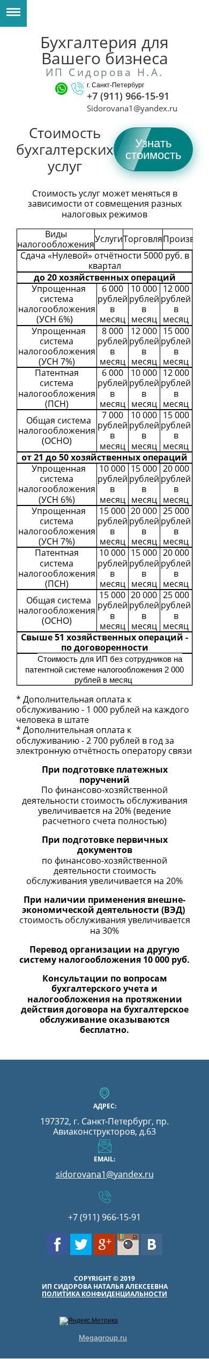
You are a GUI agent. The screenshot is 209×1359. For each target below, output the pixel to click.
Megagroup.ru (103, 1337)
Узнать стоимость (153, 149)
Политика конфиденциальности (104, 1293)
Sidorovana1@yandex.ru (132, 108)
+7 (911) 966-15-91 (128, 95)
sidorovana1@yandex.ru (105, 1174)
